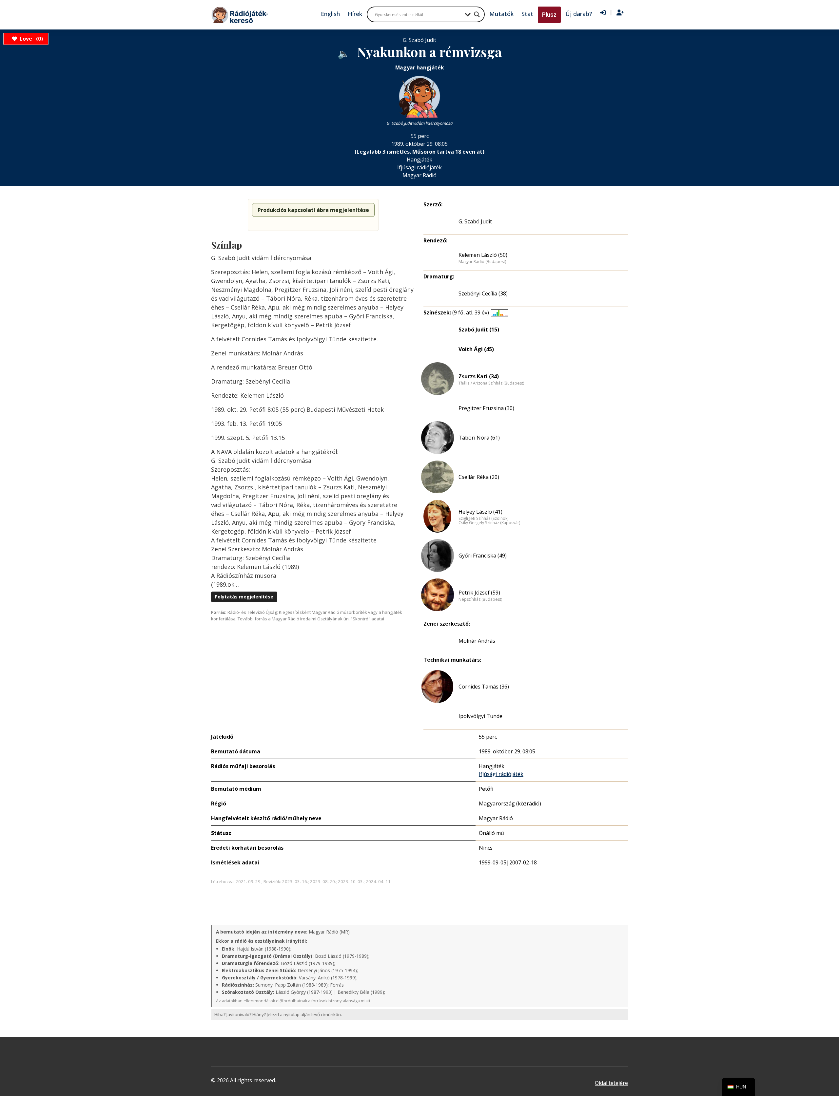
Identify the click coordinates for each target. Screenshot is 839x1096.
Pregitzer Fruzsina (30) (486, 408)
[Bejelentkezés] (602, 13)
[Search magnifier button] (476, 14)
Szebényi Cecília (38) (483, 293)
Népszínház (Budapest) (480, 599)
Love (30, 38)
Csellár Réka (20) (479, 477)
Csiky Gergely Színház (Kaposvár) (489, 522)
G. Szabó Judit (475, 221)
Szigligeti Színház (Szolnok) (483, 518)
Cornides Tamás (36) (484, 686)
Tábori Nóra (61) (479, 437)
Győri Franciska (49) (483, 555)
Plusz (549, 14)
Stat (527, 14)
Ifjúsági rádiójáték (419, 167)
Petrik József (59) (479, 592)
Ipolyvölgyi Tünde (480, 716)
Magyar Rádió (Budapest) (482, 261)
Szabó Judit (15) (479, 329)
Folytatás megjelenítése (244, 597)
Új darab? (578, 14)
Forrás (337, 985)
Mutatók (501, 14)
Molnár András (477, 640)
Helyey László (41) (480, 511)
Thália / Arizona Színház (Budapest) (491, 383)
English (330, 14)
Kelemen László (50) (483, 254)
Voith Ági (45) (476, 349)
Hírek (355, 14)
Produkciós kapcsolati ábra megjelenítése (313, 210)
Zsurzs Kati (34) (479, 376)
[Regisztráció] (620, 13)
